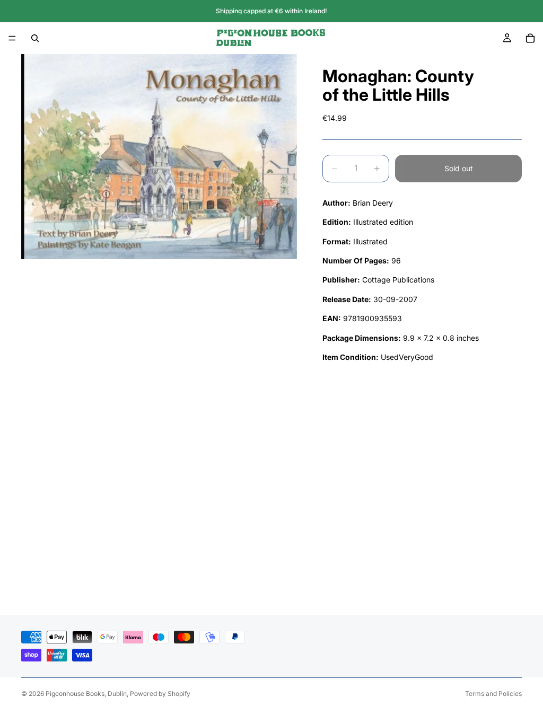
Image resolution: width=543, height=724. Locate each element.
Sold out (458, 168)
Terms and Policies (493, 693)
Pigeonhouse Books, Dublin (86, 693)
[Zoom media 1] (159, 156)
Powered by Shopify (160, 693)
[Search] (35, 38)
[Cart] (530, 38)
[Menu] (12, 38)
